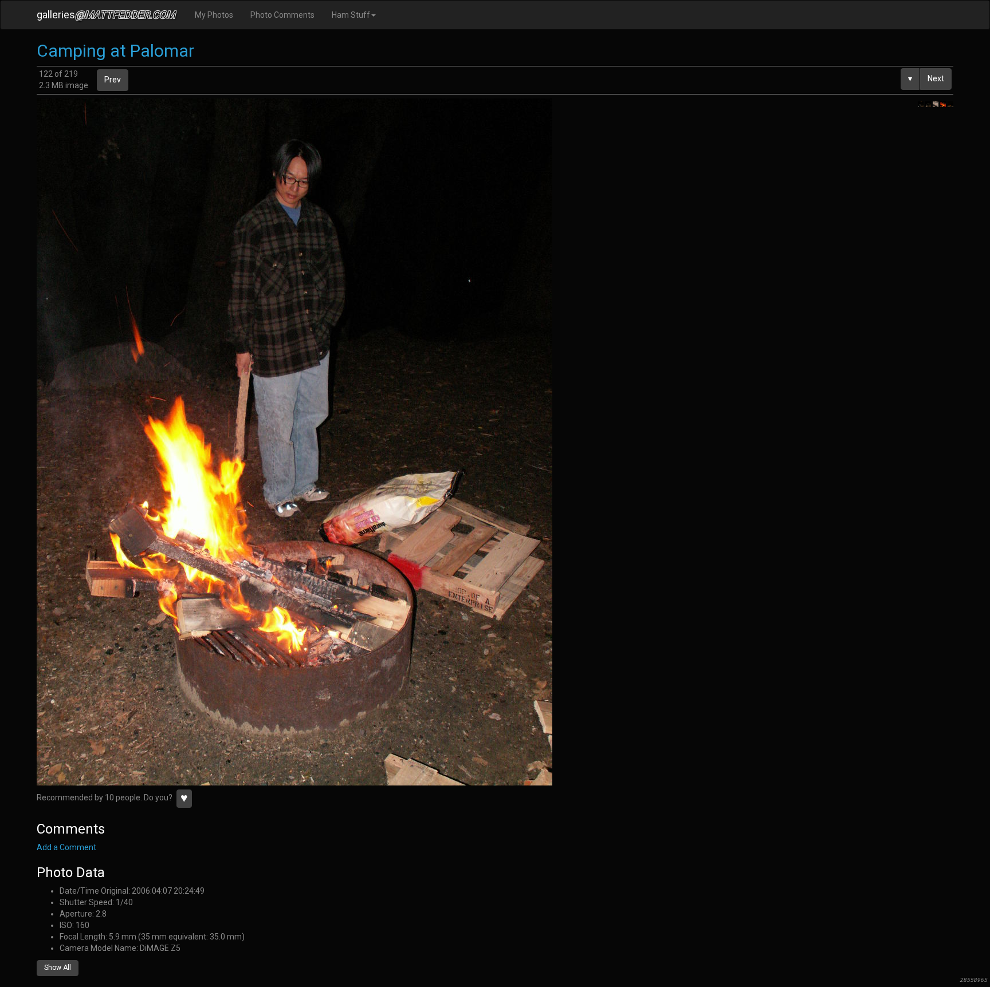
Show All (57, 968)
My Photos (214, 14)
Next (936, 78)
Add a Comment (66, 847)
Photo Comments (282, 14)
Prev (112, 79)
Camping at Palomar (115, 51)
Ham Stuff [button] (351, 14)
